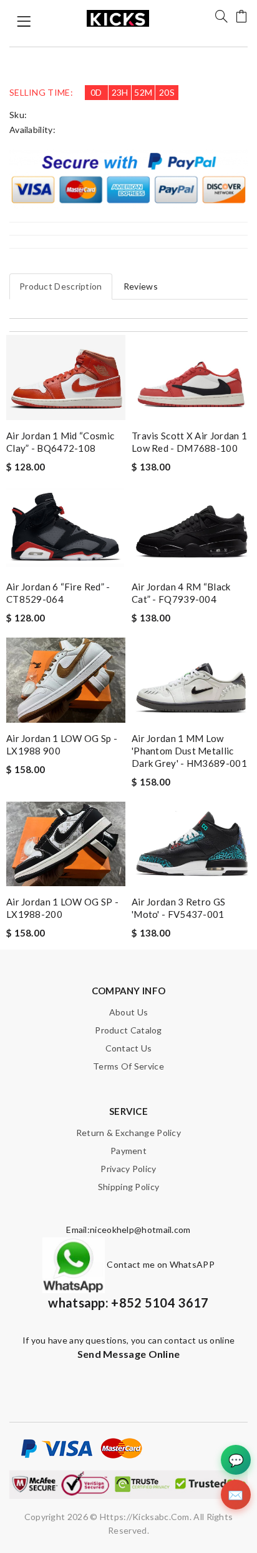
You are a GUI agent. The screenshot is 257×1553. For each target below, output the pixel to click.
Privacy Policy (128, 1168)
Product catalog (128, 1030)
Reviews (141, 286)
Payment (128, 1150)
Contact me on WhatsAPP (160, 1264)
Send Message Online (128, 1354)
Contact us (128, 1048)
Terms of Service (128, 1066)
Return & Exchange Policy (128, 1132)
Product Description (60, 286)
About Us (128, 1012)
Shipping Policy (129, 1186)
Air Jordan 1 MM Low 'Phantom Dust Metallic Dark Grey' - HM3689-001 (189, 751)
